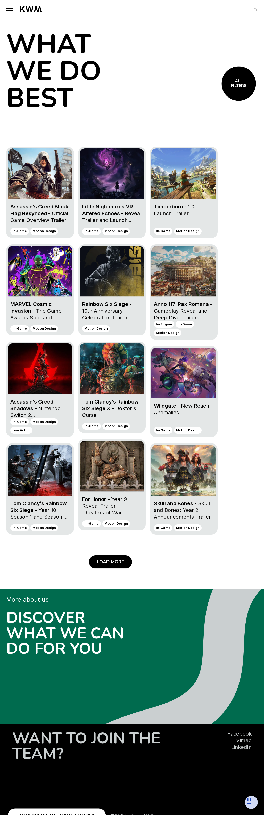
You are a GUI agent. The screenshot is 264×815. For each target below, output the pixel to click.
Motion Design (44, 231)
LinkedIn (241, 747)
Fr (255, 9)
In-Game (19, 231)
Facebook (239, 734)
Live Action (21, 430)
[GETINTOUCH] (232, 802)
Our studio (10, 598)
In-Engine (164, 324)
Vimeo (244, 740)
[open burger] (9, 9)
